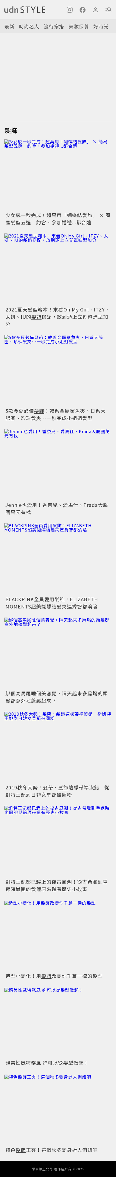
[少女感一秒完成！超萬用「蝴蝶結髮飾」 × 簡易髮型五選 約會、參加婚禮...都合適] (58, 174)
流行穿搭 (54, 26)
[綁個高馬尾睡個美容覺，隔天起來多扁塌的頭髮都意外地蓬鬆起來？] (58, 653)
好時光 (101, 26)
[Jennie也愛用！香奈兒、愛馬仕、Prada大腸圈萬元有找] (58, 464)
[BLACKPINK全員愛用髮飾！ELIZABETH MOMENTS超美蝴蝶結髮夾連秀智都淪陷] (58, 558)
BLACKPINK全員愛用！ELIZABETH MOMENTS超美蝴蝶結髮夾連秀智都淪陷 (51, 603)
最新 (9, 26)
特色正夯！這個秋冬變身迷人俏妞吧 (51, 1149)
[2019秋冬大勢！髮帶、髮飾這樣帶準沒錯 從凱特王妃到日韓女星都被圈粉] (58, 747)
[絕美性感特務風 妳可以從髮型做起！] (58, 1022)
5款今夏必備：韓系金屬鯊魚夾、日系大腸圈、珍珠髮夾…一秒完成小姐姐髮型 (55, 414)
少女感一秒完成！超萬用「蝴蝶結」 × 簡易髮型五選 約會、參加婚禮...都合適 (58, 218)
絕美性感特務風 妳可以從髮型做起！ (47, 1062)
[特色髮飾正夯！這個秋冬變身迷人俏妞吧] (58, 1109)
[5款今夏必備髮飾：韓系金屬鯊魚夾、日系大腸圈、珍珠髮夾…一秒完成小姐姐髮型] (58, 370)
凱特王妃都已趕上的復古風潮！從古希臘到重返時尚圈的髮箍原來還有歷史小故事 (56, 885)
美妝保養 (79, 26)
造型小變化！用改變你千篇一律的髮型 (54, 975)
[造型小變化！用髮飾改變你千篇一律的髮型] (58, 935)
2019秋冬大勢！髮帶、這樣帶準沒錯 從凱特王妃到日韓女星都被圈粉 (57, 791)
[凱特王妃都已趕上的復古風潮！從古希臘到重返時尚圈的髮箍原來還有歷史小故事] (58, 841)
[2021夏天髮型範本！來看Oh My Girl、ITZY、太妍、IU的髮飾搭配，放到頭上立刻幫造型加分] (58, 269)
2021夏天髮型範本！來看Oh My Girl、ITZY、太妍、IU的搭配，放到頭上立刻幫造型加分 (57, 316)
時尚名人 (29, 26)
